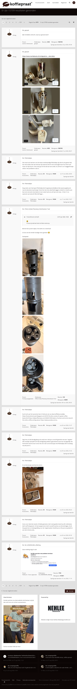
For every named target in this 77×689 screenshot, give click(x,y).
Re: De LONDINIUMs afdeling (31, 545)
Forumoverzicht (6, 680)
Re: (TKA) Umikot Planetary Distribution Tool (36, 209)
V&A (13, 680)
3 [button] (9, 22)
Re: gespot (25, 30)
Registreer (64, 2)
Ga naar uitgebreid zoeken (9, 18)
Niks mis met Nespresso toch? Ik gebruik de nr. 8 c (22, 667)
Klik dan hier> (17, 646)
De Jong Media (55, 684)
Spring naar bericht (56, 44)
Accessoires (25, 175)
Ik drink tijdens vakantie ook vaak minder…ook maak (60, 667)
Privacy (18, 680)
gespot (36, 43)
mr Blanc (43, 660)
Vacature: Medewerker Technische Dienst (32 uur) (22, 655)
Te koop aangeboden (27, 399)
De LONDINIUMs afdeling (45, 574)
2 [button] (6, 22)
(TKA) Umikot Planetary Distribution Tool (45, 399)
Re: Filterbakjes (27, 158)
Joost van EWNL (7, 660)
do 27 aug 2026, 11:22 (18, 660)
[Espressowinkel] (18, 642)
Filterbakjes (33, 175)
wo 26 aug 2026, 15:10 (52, 670)
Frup (4, 670)
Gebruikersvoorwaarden (29, 680)
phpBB (10, 684)
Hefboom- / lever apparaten (29, 574)
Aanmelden (55, 2)
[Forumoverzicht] (17, 4)
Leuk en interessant (27, 43)
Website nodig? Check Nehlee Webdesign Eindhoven (55, 620)
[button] (24, 22)
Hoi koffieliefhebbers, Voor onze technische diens (21, 657)
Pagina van (33, 22)
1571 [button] (20, 22)
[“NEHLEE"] (56, 618)
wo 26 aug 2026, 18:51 (12, 670)
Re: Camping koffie (51, 655)
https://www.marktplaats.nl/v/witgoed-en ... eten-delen (38, 56)
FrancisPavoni (30, 217)
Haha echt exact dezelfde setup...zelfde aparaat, (59, 657)
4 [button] (12, 22)
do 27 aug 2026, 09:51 (52, 660)
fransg (14, 35)
